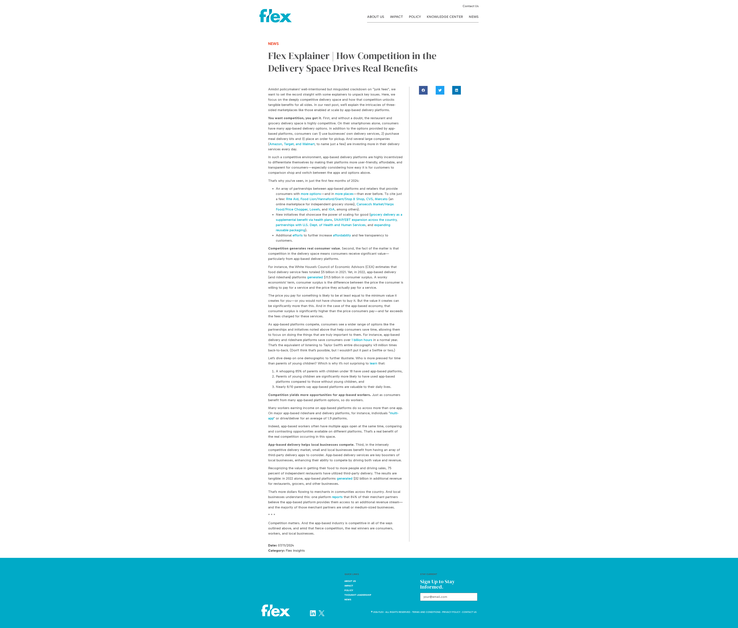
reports (337, 497)
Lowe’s (314, 209)
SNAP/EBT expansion (350, 220)
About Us (375, 17)
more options (311, 194)
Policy (415, 17)
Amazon (275, 144)
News (474, 17)
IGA (331, 209)
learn (373, 363)
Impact (396, 17)
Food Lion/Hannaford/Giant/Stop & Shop (332, 199)
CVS (369, 199)
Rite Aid (292, 199)
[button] (427, 90)
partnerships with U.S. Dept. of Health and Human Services (321, 225)
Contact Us (471, 6)
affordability (342, 235)
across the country (382, 220)
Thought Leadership (357, 595)
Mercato (381, 199)
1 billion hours (362, 340)
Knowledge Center (445, 17)
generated (314, 277)
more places (344, 194)
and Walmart (305, 144)
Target (289, 144)
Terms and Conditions (426, 612)
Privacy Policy (451, 612)
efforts (298, 235)
